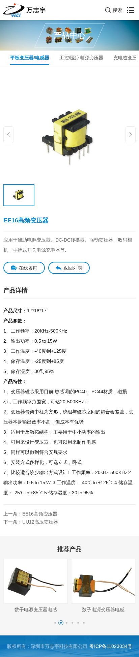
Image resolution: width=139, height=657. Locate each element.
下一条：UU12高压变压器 (30, 522)
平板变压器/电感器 (29, 57)
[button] (55, 623)
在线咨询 (28, 267)
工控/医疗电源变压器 (81, 57)
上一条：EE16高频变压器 (30, 513)
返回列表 (72, 267)
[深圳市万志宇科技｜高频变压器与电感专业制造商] (24, 10)
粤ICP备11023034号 (110, 646)
